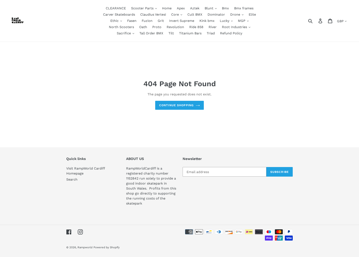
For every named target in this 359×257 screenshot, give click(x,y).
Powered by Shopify (106, 247)
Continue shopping (176, 105)
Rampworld (84, 247)
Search (71, 179)
